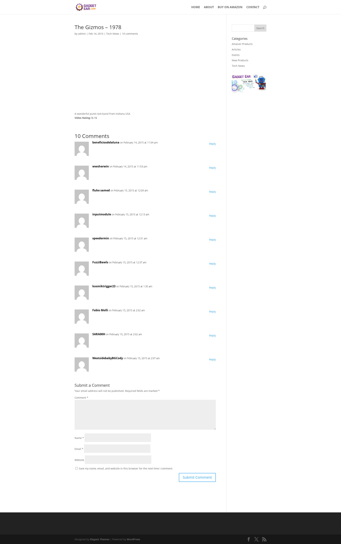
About (209, 7)
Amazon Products (242, 44)
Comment (81, 397)
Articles (236, 49)
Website (79, 460)
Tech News (112, 33)
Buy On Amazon (230, 7)
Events (236, 55)
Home (195, 7)
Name (79, 438)
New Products (240, 60)
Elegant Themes (99, 539)
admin (82, 33)
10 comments (130, 33)
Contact (252, 7)
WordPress (133, 539)
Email (79, 449)
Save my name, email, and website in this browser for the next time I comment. (126, 468)
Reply (212, 143)
